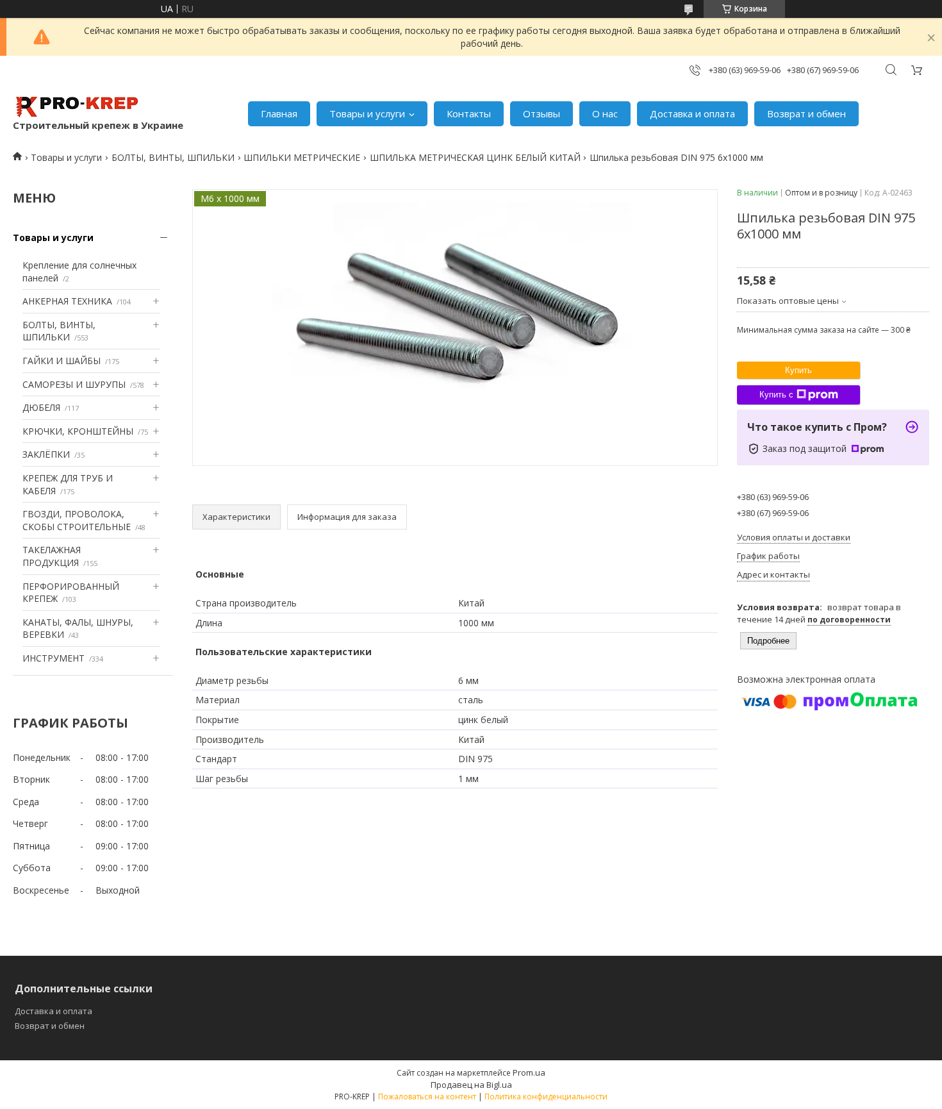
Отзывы (541, 113)
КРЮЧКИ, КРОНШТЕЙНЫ (77, 431)
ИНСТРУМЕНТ (53, 658)
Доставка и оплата (692, 113)
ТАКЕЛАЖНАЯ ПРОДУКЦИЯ (51, 556)
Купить (798, 370)
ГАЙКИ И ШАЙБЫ (61, 360)
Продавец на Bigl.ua (471, 1084)
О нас (605, 113)
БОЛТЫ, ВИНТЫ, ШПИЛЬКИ (173, 157)
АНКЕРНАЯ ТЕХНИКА (67, 301)
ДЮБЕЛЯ (41, 407)
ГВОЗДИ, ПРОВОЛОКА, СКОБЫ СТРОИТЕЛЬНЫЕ (76, 520)
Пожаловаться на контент (427, 1096)
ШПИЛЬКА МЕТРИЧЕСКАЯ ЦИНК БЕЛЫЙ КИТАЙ (475, 157)
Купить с (776, 394)
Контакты (469, 113)
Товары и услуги (367, 113)
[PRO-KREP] (77, 107)
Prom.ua (529, 1072)
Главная (279, 113)
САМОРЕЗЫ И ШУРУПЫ (74, 384)
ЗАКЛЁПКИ (46, 454)
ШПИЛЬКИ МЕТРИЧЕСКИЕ (302, 157)
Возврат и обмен (806, 113)
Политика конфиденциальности (545, 1096)
